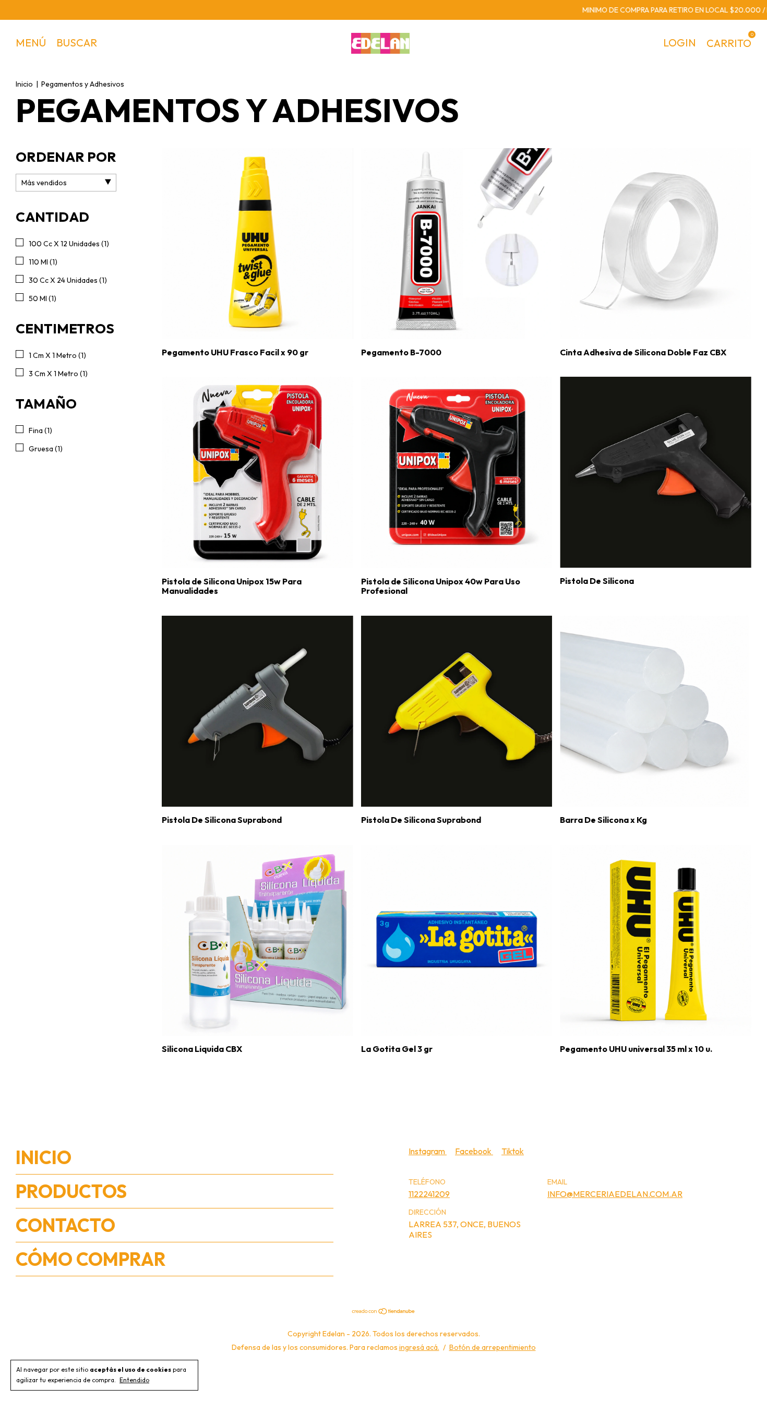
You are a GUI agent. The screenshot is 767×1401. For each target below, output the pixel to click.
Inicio (24, 84)
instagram (428, 1151)
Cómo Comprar (91, 1259)
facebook (474, 1151)
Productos (71, 1191)
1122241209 (429, 1194)
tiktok (512, 1151)
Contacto (65, 1225)
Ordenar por (66, 156)
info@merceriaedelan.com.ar (614, 1194)
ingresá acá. (419, 1347)
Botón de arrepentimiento (492, 1347)
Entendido (134, 1380)
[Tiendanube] (383, 1312)
